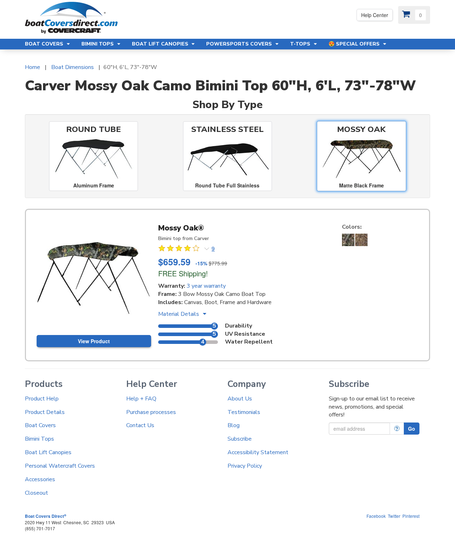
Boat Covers (40, 425)
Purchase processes (151, 412)
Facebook (376, 516)
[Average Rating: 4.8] (179, 249)
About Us (240, 399)
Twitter (394, 516)
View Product (94, 341)
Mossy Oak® (181, 228)
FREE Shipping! (183, 273)
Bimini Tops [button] (98, 44)
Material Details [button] (179, 314)
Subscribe (240, 439)
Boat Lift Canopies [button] (161, 44)
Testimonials (244, 412)
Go (411, 428)
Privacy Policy (245, 466)
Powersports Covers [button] (239, 44)
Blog (234, 425)
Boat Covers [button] (45, 44)
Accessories (40, 479)
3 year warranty (206, 286)
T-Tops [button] (301, 44)
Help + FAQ (141, 399)
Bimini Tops (39, 439)
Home (32, 67)
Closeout (36, 493)
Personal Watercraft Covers (60, 466)
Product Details (45, 412)
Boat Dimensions (72, 67)
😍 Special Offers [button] (354, 44)
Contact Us (140, 425)
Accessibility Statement (258, 452)
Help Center (374, 14)
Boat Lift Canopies (48, 452)
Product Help (42, 399)
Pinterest (410, 516)
